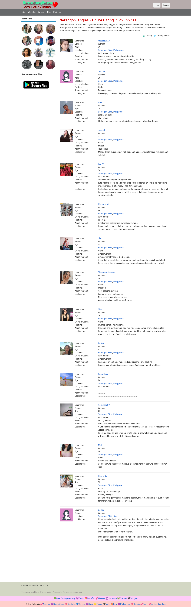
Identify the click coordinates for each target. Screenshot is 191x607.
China (90, 604)
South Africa (58, 604)
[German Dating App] (36, 80)
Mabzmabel (103, 204)
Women (41, 12)
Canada (82, 604)
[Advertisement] (38, 129)
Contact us (26, 585)
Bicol (110, 50)
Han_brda (102, 476)
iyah (100, 102)
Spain (145, 604)
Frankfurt (91, 598)
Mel (100, 445)
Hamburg (112, 598)
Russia (137, 604)
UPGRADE (43, 585)
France (99, 604)
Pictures (57, 12)
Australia (71, 604)
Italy (115, 604)
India (108, 604)
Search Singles (29, 12)
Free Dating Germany (65, 598)
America (46, 604)
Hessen (101, 598)
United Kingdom (158, 604)
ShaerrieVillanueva (106, 272)
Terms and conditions (30, 592)
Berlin (81, 598)
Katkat (101, 343)
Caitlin (101, 510)
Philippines (118, 50)
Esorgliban (103, 374)
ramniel (101, 130)
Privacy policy (45, 592)
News (35, 585)
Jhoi (100, 238)
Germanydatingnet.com (72, 592)
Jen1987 (102, 71)
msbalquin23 (104, 41)
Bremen (123, 598)
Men (49, 12)
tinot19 (101, 164)
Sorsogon (102, 50)
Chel (100, 309)
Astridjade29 (104, 405)
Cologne (133, 598)
